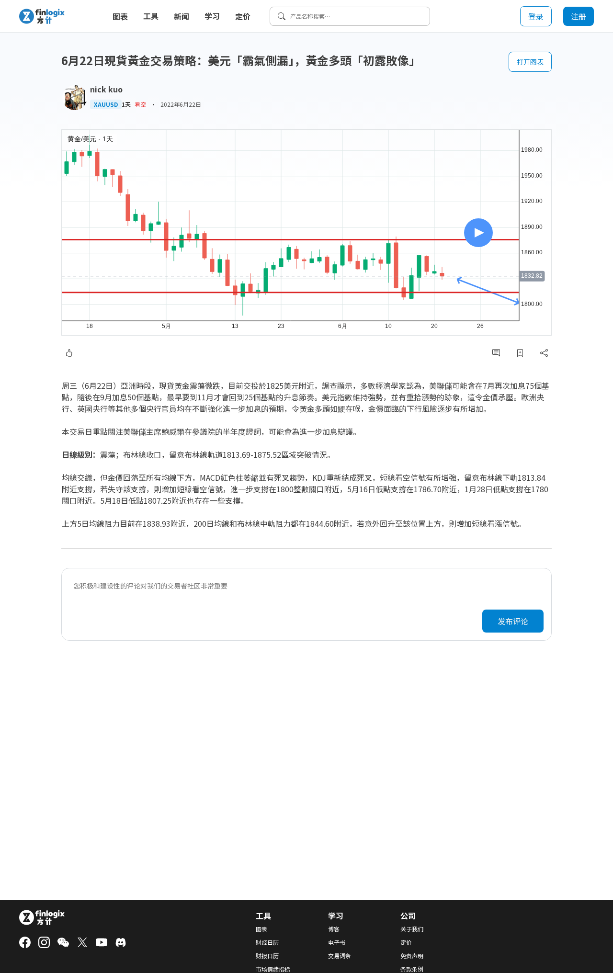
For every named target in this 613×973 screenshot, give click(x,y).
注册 (578, 16)
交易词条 (339, 956)
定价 (242, 16)
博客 (334, 929)
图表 (120, 16)
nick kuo (106, 89)
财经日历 (267, 942)
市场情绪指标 (273, 969)
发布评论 (513, 621)
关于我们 (411, 929)
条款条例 (411, 969)
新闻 (181, 16)
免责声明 (411, 956)
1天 (126, 104)
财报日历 (267, 956)
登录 (536, 16)
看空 (140, 104)
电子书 (336, 942)
